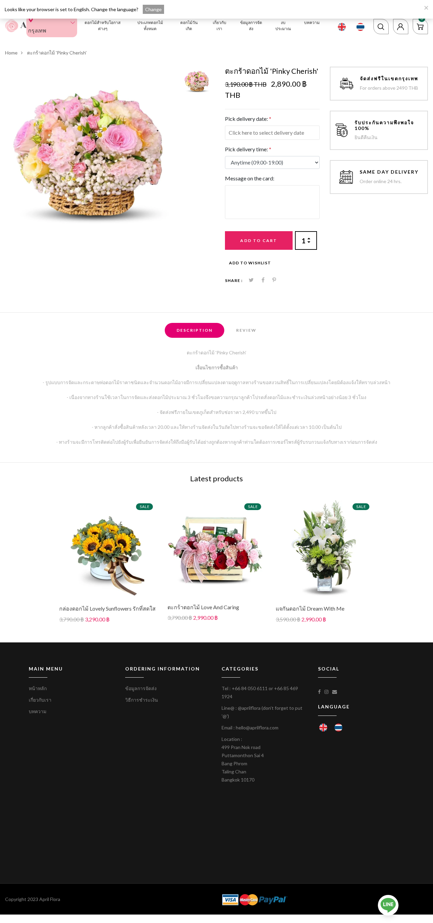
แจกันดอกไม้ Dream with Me (310, 608)
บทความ (312, 22)
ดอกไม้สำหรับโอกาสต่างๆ (102, 25)
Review (246, 330)
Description (194, 330)
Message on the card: (249, 178)
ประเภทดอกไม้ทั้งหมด (150, 25)
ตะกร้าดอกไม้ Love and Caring (203, 607)
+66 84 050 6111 (250, 688)
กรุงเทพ (37, 30)
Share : (234, 280)
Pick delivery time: (248, 149)
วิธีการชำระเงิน (141, 700)
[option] (91, 153)
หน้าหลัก (38, 688)
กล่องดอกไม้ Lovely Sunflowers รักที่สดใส (107, 608)
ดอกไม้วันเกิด (189, 25)
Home (11, 53)
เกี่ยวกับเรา (219, 25)
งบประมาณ (283, 25)
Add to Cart (258, 240)
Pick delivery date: (248, 118)
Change (153, 9)
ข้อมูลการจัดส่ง (251, 25)
